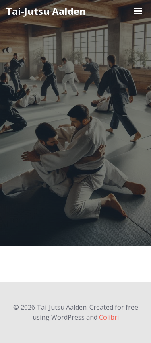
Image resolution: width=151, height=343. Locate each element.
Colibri (109, 317)
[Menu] (138, 11)
